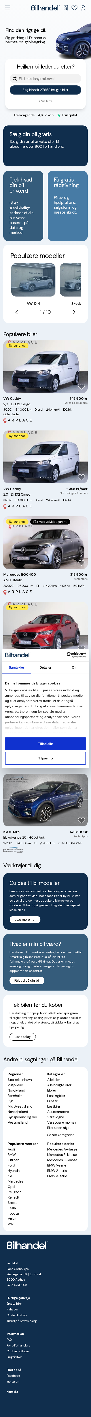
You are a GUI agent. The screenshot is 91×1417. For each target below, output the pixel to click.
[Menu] (7, 7)
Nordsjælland (18, 1111)
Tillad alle (45, 743)
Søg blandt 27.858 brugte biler (45, 89)
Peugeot (14, 1192)
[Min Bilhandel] (83, 7)
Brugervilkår (14, 1357)
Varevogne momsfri (62, 1122)
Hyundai (14, 1170)
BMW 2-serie (57, 1170)
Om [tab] (74, 667)
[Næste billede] (82, 367)
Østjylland (15, 1085)
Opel (11, 1186)
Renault (13, 1197)
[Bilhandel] (45, 7)
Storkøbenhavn (20, 1079)
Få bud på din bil (27, 980)
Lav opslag (23, 1037)
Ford (11, 1165)
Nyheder (12, 1309)
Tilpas (43, 758)
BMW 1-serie (56, 1165)
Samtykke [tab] (16, 667)
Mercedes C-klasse (62, 1160)
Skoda (12, 1202)
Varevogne (55, 1117)
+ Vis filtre (45, 101)
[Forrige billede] (9, 367)
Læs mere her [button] (25, 919)
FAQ (9, 1340)
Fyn (10, 1101)
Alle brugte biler (59, 1085)
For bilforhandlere (18, 1345)
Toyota (13, 1213)
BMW (12, 1154)
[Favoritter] (74, 7)
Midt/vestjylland (20, 1106)
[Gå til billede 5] (50, 387)
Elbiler (51, 1090)
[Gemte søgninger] (65, 7)
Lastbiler (54, 1106)
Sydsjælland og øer (22, 1117)
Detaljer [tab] (46, 667)
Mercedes (15, 1181)
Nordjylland (16, 1090)
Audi (11, 1149)
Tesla (12, 1208)
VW (10, 1224)
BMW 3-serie (57, 1176)
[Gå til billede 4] (48, 387)
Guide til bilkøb (17, 1315)
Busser (52, 1101)
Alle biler (53, 1079)
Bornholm (15, 1095)
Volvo (12, 1218)
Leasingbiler (56, 1095)
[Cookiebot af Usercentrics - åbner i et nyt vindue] (66, 655)
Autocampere (58, 1111)
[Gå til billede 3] (45, 387)
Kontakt (12, 1392)
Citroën (13, 1160)
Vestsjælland (18, 1122)
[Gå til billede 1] (40, 387)
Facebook (13, 1376)
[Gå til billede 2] (43, 387)
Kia (10, 1176)
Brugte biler (14, 1304)
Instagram (13, 1381)
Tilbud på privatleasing (22, 1321)
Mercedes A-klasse (62, 1149)
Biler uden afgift (59, 1127)
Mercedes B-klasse (62, 1154)
